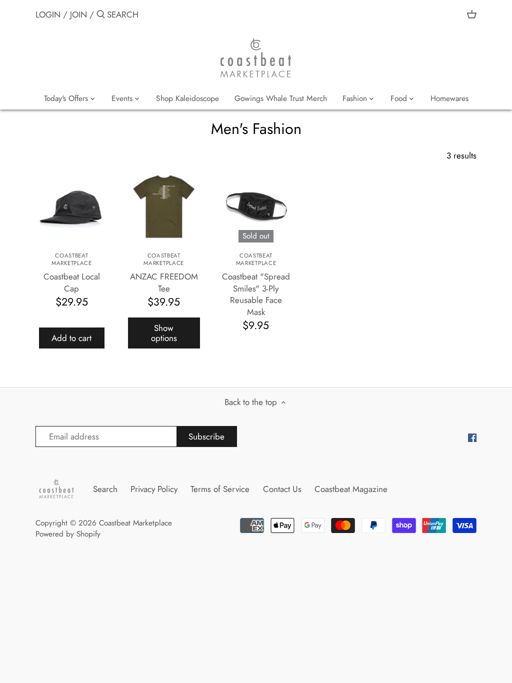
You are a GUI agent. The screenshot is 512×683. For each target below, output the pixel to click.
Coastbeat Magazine (351, 489)
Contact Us (282, 489)
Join (78, 14)
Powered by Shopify (68, 534)
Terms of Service (220, 489)
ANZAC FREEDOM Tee (164, 273)
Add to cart (72, 338)
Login (48, 14)
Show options (164, 333)
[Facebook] (472, 437)
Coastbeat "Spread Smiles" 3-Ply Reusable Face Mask (256, 285)
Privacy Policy (154, 489)
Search (105, 489)
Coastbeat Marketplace (135, 523)
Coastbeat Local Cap (72, 273)
